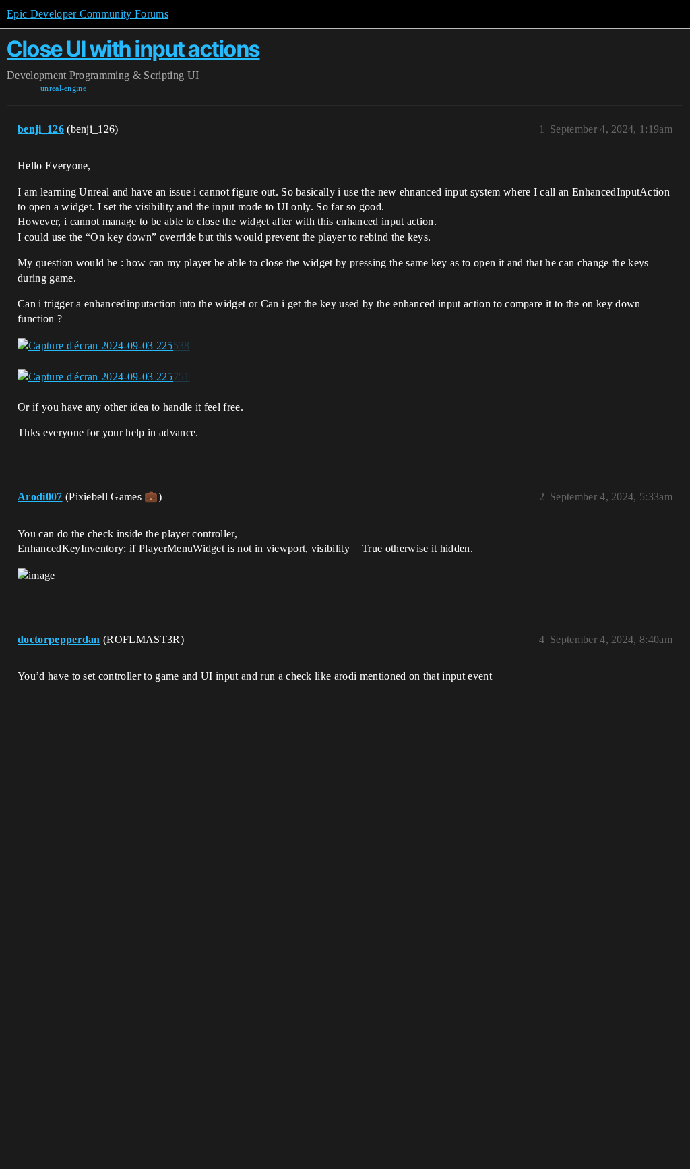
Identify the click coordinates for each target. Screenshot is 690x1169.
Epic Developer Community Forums (87, 14)
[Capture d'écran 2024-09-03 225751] (104, 377)
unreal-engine (63, 88)
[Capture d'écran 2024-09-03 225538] (104, 346)
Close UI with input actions (133, 49)
